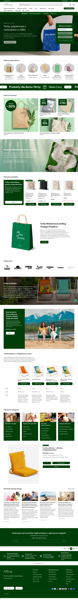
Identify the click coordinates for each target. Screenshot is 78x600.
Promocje (45, 86)
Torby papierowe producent (8, 76)
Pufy (36, 8)
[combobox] (41, 4)
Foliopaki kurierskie (9, 431)
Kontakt (27, 10)
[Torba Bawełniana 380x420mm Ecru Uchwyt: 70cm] (30, 185)
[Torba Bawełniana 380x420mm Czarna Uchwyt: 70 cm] (43, 185)
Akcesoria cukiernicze (45, 437)
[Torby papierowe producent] (9, 68)
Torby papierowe (8, 426)
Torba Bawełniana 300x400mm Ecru (67, 194)
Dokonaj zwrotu (36, 581)
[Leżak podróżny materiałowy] (69, 68)
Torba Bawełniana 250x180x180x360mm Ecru (56, 195)
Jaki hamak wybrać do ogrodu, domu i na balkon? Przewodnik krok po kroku (65, 504)
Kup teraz (14, 202)
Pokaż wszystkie (71, 488)
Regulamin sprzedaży (37, 576)
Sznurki (24, 436)
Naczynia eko (44, 433)
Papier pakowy (26, 426)
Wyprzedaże (18, 10)
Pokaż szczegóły (24, 383)
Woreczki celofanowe (27, 433)
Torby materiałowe (20, 76)
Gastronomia (43, 8)
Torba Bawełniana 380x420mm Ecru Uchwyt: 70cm (29, 195)
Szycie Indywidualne (70, 579)
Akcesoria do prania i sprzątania (66, 429)
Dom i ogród (51, 8)
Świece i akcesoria (63, 431)
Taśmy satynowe (26, 429)
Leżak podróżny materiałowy (69, 76)
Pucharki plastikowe (45, 428)
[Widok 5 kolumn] (76, 549)
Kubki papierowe (44, 430)
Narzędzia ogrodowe (63, 433)
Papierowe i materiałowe (9, 8)
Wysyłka (53, 455)
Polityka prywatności (37, 574)
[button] (75, 300)
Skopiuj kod (53, 13)
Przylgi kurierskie (8, 436)
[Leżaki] (45, 68)
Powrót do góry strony (39, 563)
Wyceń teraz (7, 41)
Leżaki (30, 8)
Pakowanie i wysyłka (22, 8)
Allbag (7, 593)
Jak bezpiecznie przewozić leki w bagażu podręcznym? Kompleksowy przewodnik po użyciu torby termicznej (30, 505)
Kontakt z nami (36, 579)
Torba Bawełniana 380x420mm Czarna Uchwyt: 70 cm (42, 195)
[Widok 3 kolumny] (71, 549)
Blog (23, 10)
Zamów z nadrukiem (8, 10)
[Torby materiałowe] (21, 68)
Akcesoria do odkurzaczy (64, 426)
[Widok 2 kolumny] (68, 549)
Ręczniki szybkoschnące (57, 76)
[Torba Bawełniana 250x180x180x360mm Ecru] (56, 185)
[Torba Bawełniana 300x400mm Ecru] (68, 185)
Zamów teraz (44, 242)
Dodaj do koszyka (61, 462)
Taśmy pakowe (8, 433)
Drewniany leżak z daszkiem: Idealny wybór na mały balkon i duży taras (48, 504)
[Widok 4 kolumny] (74, 549)
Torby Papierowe (69, 572)
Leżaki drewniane (52, 576)
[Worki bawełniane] (33, 68)
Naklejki (24, 431)
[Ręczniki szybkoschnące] (57, 68)
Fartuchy (50, 581)
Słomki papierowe (45, 435)
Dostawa (35, 572)
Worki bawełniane (33, 75)
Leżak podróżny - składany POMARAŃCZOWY (53, 449)
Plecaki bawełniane (20, 161)
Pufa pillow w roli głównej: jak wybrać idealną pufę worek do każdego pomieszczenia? (12, 504)
